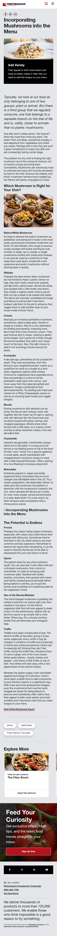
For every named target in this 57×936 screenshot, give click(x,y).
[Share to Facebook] (10, 870)
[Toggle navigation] (53, 4)
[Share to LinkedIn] (34, 870)
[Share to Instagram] (22, 870)
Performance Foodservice (14, 4)
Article (10, 726)
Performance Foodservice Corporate (22, 886)
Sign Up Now (28, 852)
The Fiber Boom (18, 777)
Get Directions (11, 894)
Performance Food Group (36, 924)
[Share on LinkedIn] (10, 14)
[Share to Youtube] (47, 870)
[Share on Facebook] (5, 14)
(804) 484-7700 (11, 890)
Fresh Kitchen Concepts (18, 733)
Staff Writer (26, 726)
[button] (51, 776)
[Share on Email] (15, 14)
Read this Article (26, 793)
